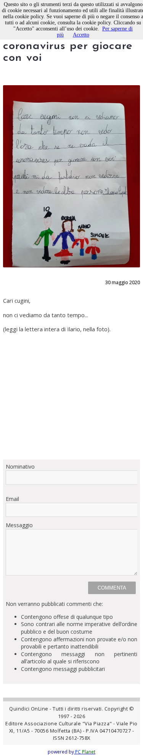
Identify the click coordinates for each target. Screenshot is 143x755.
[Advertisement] (71, 396)
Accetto (81, 35)
